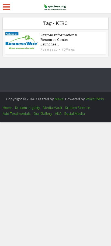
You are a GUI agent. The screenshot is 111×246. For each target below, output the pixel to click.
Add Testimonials (17, 113)
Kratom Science (77, 107)
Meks (59, 99)
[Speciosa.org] (55, 6)
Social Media (74, 113)
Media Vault (52, 107)
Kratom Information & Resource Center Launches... (58, 40)
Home (7, 107)
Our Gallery (42, 113)
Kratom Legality (27, 107)
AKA (58, 113)
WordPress (95, 99)
